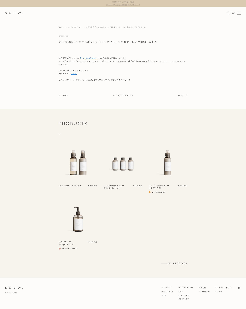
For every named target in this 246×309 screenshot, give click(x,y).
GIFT (164, 295)
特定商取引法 (204, 291)
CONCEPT (167, 288)
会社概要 (218, 291)
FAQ (180, 291)
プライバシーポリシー (224, 288)
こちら (74, 73)
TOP (61, 27)
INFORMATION (74, 27)
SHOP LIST (184, 295)
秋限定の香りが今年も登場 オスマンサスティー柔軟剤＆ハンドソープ (123, 3)
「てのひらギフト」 (88, 58)
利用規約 (202, 288)
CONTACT (183, 299)
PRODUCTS (167, 291)
